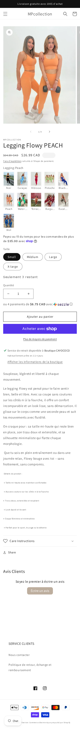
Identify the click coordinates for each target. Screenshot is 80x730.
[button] (5, 14)
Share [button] (12, 552)
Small (12, 257)
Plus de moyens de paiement (40, 339)
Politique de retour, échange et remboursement (30, 667)
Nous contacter (19, 655)
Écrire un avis (40, 590)
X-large (13, 266)
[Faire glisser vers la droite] (49, 131)
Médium (32, 257)
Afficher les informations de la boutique (35, 362)
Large (53, 257)
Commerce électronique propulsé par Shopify (49, 722)
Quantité (8, 285)
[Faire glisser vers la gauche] (30, 131)
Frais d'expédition (12, 161)
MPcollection (23, 722)
